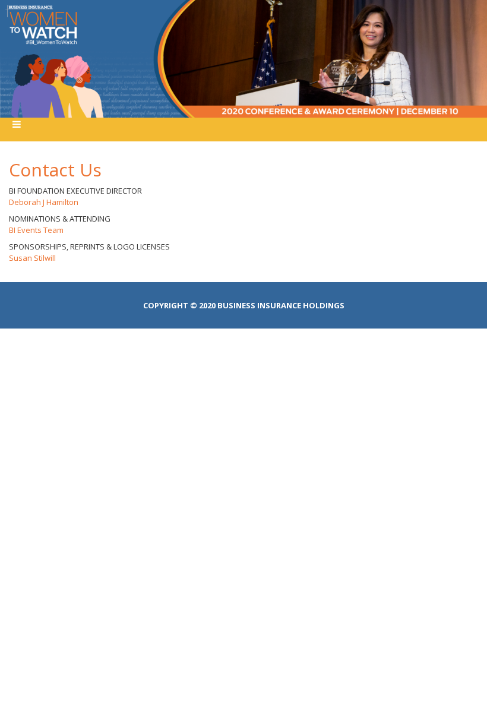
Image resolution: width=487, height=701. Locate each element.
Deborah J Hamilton (43, 202)
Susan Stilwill (32, 257)
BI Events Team (36, 230)
